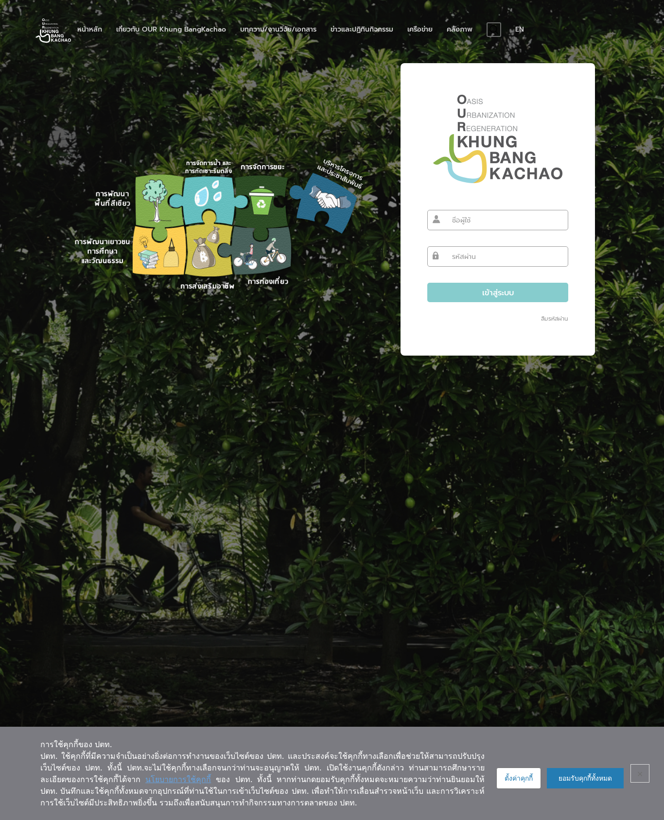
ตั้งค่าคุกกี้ (519, 778)
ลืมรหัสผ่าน (554, 318)
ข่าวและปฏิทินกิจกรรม (362, 29)
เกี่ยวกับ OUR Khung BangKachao (171, 29)
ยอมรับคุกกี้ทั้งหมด (585, 778)
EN (519, 29)
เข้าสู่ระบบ (498, 292)
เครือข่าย (420, 29)
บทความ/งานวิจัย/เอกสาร (278, 29)
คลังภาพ (459, 29)
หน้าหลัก (89, 29)
